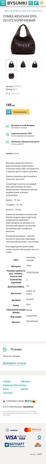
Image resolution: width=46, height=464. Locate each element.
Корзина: (42, 2)
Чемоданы (25, 381)
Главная (6, 381)
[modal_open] (8, 112)
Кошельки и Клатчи (11, 385)
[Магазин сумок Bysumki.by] (17, 3)
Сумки (23, 385)
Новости (24, 388)
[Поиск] (30, 3)
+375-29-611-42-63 (15, 401)
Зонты (6, 388)
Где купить (8, 392)
